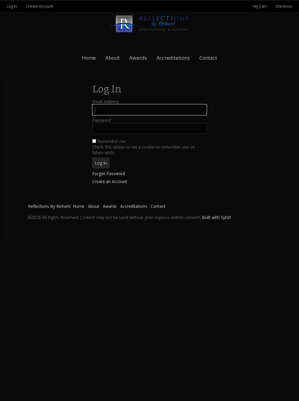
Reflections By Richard (49, 206)
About (112, 57)
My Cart (260, 6)
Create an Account (109, 181)
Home (89, 57)
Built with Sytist (216, 217)
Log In (12, 6)
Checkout (283, 6)
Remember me (111, 141)
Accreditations (173, 57)
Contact (208, 57)
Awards (138, 57)
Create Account (39, 6)
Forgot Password (108, 173)
